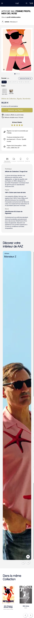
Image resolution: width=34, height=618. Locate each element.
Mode (11, 609)
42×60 (9, 82)
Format (3, 78)
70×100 (20, 82)
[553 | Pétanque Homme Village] (8, 594)
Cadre (3, 86)
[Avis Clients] (12, 125)
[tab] (14, 73)
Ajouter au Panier (15, 110)
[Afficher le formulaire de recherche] (26, 3)
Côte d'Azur (6, 609)
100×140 (26, 82)
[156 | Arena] (25, 594)
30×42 (4, 82)
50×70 (14, 82)
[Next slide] (28, 562)
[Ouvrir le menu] (2, 3)
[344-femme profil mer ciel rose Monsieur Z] (17, 50)
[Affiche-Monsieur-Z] (17, 405)
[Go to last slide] (23, 562)
